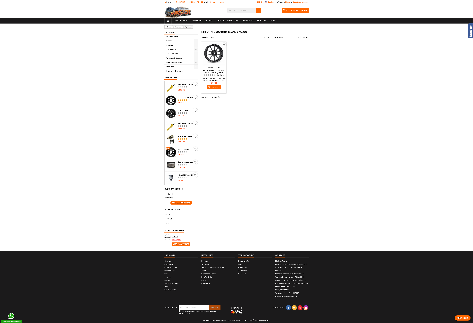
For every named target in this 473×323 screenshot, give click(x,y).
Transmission (172, 54)
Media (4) (169, 194)
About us (261, 21)
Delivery (204, 261)
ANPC (203, 280)
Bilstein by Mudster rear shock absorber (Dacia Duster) (187, 84)
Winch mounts (170, 290)
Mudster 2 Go (180, 21)
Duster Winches (170, 267)
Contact (280, 255)
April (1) (168, 219)
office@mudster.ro (216, 2)
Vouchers (242, 274)
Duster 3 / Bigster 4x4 (227, 21)
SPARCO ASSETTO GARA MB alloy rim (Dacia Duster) (213, 72)
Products (248, 21)
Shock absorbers (171, 283)
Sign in (287, 2)
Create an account (300, 2)
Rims (166, 274)
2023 (167, 223)
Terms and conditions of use (212, 267)
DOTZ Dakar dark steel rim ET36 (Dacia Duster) (187, 97)
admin (175, 236)
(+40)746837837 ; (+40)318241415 (185, 2)
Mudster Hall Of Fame (202, 21)
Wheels (169, 41)
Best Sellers (170, 77)
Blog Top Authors (174, 230)
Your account (246, 255)
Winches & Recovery (175, 58)
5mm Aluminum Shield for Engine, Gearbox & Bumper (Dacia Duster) (187, 162)
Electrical (170, 67)
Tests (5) (169, 197)
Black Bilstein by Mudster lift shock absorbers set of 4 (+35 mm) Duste (187, 136)
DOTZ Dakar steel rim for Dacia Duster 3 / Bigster (187, 149)
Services (167, 277)
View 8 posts (176, 240)
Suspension (171, 49)
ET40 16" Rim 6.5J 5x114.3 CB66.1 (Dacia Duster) (187, 110)
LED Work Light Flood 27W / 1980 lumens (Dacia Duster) (187, 175)
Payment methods (208, 274)
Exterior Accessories (174, 62)
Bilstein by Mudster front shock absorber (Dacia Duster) (187, 123)
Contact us (205, 283)
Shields (169, 45)
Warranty (205, 264)
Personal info (243, 261)
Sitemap (167, 261)
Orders (241, 264)
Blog (272, 21)
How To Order (206, 277)
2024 (167, 214)
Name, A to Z (286, 37)
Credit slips (242, 267)
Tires (166, 286)
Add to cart (214, 87)
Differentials (169, 264)
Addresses (242, 270)
